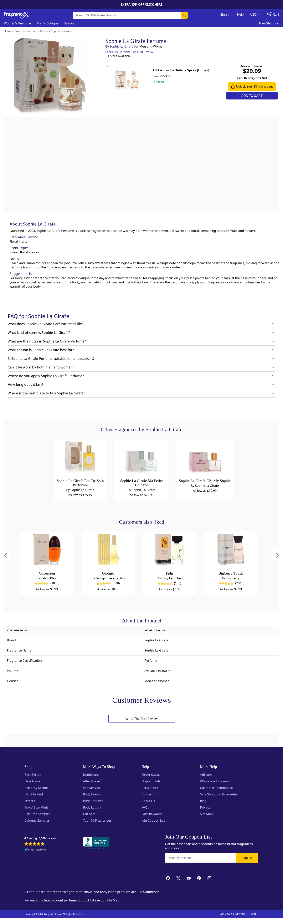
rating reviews (40, 838)
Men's (48, 23)
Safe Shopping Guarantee (219, 794)
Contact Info (151, 794)
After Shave (91, 781)
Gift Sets (89, 814)
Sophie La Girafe (121, 46)
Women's (17, 23)
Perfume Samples (37, 814)
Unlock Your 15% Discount (254, 86)
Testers (29, 801)
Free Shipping (269, 23)
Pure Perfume (93, 801)
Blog (203, 801)
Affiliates (206, 775)
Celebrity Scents (36, 788)
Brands (69, 23)
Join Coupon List (153, 820)
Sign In (225, 14)
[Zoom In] (228, 347)
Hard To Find (33, 794)
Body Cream (92, 794)
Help (240, 14)
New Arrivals (33, 781)
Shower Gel (91, 788)
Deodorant (91, 775)
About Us (148, 801)
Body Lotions (92, 807)
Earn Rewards (152, 814)
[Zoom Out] (228, 358)
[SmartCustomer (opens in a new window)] (36, 850)
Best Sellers (32, 775)
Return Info (150, 788)
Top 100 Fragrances (97, 820)
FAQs (145, 807)
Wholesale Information (217, 781)
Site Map (206, 814)
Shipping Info (151, 781)
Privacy (205, 807)
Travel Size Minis (36, 807)
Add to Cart (252, 95)
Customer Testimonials (217, 788)
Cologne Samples (37, 820)
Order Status (151, 775)
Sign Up (247, 858)
